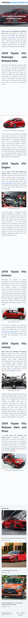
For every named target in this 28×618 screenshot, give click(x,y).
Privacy (21, 615)
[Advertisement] (14, 101)
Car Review (11, 37)
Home (17, 613)
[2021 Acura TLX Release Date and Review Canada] (14, 522)
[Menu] (25, 2)
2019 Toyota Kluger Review (10, 331)
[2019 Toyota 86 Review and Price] (14, 555)
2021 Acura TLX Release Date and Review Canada (14, 538)
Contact (23, 613)
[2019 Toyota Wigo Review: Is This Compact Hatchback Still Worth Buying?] (14, 587)
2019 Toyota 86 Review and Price (10, 570)
